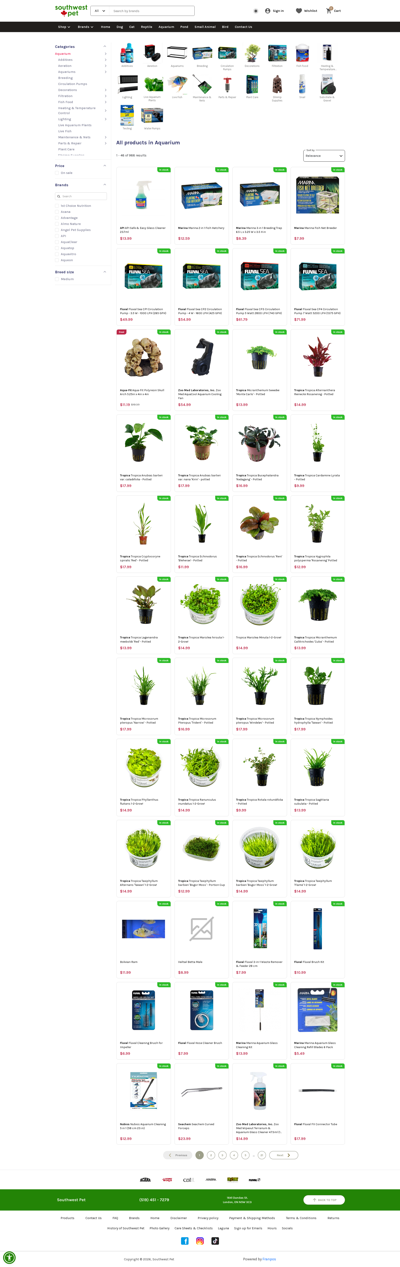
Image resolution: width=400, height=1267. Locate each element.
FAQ (115, 1218)
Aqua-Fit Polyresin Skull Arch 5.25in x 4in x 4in (142, 392)
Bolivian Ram (129, 962)
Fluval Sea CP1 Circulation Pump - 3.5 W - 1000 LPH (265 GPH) (143, 311)
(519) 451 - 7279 (154, 1199)
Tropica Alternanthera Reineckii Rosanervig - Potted (314, 392)
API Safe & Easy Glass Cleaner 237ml (143, 230)
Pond (184, 27)
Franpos (269, 1259)
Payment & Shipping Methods (252, 1218)
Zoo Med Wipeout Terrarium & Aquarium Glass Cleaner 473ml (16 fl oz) (259, 1128)
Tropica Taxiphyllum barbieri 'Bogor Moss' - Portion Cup (201, 883)
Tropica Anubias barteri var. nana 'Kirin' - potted (199, 477)
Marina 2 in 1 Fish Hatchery (201, 228)
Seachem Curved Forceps (196, 1126)
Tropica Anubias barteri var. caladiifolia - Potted (141, 477)
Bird (225, 27)
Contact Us (243, 27)
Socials (287, 1228)
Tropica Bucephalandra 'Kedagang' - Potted (257, 477)
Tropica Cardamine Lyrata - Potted (317, 477)
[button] (9, 1257)
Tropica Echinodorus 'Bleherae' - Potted (197, 558)
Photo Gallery (159, 1228)
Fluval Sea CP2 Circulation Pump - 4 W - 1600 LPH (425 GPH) (200, 311)
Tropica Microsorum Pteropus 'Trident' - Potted (197, 720)
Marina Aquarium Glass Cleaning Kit (257, 1045)
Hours (272, 1228)
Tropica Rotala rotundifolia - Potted (259, 801)
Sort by (310, 150)
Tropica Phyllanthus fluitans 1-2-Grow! (139, 801)
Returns (333, 1218)
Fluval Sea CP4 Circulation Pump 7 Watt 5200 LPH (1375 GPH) (317, 311)
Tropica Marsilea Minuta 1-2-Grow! (258, 637)
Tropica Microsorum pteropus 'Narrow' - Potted (139, 720)
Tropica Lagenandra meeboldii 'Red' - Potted (139, 639)
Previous (181, 1155)
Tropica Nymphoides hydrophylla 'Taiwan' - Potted (313, 720)
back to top (327, 1200)
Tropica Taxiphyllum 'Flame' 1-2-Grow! (313, 883)
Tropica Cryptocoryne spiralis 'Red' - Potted (140, 558)
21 (261, 1155)
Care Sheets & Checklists (194, 1228)
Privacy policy (208, 1218)
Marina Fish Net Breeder (315, 228)
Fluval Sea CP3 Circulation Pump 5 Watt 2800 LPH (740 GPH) (259, 311)
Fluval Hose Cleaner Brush (200, 1043)
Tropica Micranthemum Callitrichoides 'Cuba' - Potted (315, 639)
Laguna (223, 1228)
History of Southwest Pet (125, 1228)
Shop (62, 27)
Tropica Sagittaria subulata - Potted (311, 801)
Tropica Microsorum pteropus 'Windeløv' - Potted (255, 720)
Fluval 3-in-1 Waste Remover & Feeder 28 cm (259, 964)
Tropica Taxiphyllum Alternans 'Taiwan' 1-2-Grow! (139, 883)
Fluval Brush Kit (309, 962)
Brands (83, 27)
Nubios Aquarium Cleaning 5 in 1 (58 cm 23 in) (143, 1126)
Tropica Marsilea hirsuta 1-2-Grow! (201, 639)
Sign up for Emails (248, 1228)
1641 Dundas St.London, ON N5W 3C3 (237, 1200)
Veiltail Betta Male (190, 962)
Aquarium (166, 27)
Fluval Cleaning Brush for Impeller (141, 1045)
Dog (119, 27)
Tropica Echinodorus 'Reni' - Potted (259, 558)
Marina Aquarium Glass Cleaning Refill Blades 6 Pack (315, 1045)
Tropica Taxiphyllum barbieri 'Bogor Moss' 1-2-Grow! (256, 883)
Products (67, 1218)
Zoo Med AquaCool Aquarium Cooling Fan (199, 394)
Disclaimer (178, 1218)
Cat (132, 27)
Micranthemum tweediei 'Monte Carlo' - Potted (257, 392)
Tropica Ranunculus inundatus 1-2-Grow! (197, 801)
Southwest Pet (71, 1199)
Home (105, 27)
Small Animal (205, 27)
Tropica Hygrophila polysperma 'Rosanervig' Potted (315, 558)
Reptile (146, 27)
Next (280, 1155)
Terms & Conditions (301, 1218)
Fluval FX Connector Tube (315, 1124)
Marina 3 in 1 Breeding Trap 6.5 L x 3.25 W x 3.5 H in (259, 230)
